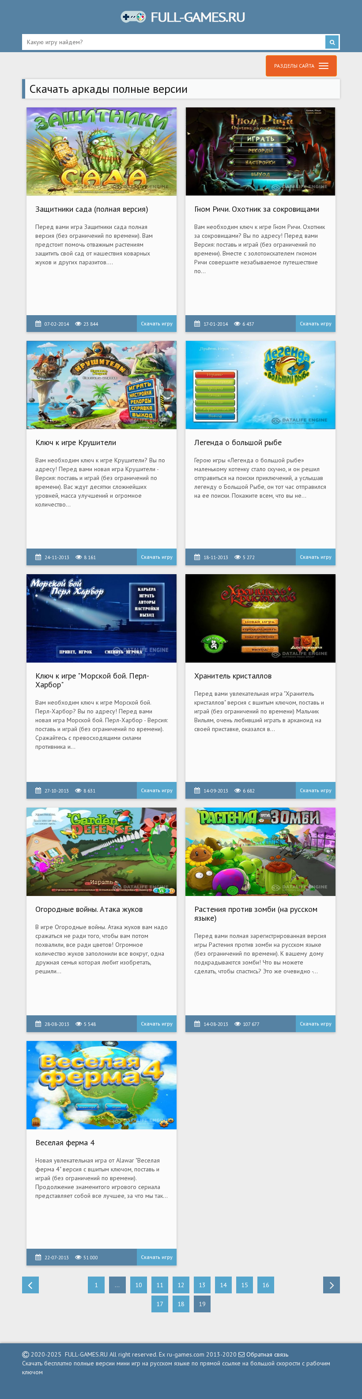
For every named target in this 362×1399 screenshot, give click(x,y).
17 (159, 1304)
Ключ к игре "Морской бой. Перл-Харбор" (92, 680)
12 (181, 1285)
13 (202, 1285)
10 (138, 1285)
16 (265, 1285)
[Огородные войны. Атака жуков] (101, 852)
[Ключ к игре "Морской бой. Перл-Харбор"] (101, 618)
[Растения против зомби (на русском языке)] (260, 852)
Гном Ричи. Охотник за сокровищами (256, 209)
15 (244, 1285)
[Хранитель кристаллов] (260, 618)
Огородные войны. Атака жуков (89, 909)
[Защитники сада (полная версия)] (101, 151)
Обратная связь (266, 1354)
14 (223, 1285)
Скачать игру (157, 323)
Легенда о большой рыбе (238, 442)
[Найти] (332, 42)
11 (159, 1285)
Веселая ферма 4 (64, 1142)
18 (181, 1304)
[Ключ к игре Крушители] (101, 385)
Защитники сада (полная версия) (91, 209)
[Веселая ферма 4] (101, 1085)
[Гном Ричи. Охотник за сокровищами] (260, 151)
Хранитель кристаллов (233, 676)
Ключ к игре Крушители (75, 442)
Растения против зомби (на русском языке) (255, 913)
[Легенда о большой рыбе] (260, 385)
